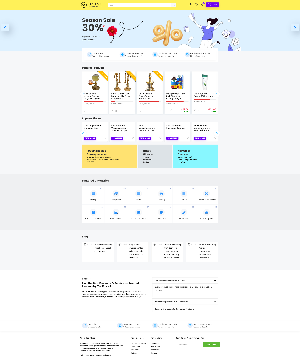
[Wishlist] (196, 5)
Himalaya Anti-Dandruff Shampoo (203, 94)
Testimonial (155, 343)
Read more (90, 138)
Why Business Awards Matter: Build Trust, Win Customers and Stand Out (136, 251)
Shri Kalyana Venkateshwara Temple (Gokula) (202, 128)
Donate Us (155, 350)
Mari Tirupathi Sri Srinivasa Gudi (92, 127)
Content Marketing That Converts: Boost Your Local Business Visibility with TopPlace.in (172, 251)
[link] (150, 30)
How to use (155, 346)
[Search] (173, 5)
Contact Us (135, 346)
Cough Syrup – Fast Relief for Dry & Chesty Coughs (175, 96)
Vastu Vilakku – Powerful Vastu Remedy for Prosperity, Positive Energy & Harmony (148, 98)
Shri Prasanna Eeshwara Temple (175, 127)
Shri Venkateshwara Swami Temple (147, 128)
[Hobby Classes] (155, 156)
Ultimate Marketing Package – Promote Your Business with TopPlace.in (207, 251)
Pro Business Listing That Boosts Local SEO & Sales (103, 248)
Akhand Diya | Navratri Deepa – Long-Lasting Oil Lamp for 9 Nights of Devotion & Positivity (94, 98)
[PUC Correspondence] (109, 156)
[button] (5, 27)
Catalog (134, 353)
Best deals (135, 350)
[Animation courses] (195, 156)
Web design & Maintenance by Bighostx (95, 355)
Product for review (138, 343)
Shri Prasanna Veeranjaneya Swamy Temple (119, 128)
